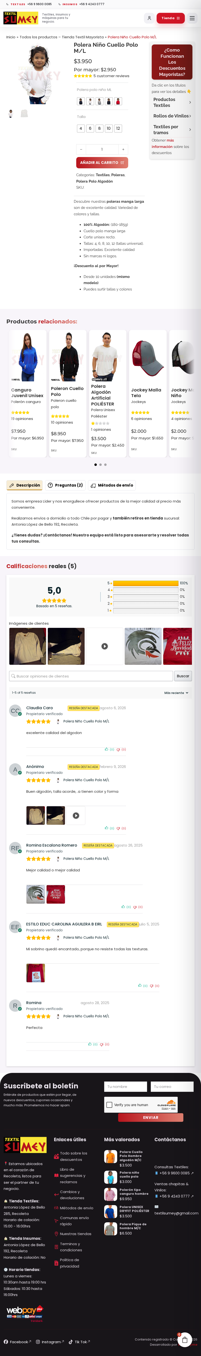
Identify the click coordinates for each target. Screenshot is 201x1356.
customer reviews (111, 76)
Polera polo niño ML (94, 89)
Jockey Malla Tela (146, 393)
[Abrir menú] (192, 18)
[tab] (95, 464)
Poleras (118, 175)
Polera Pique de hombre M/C (133, 1226)
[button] (62, 48)
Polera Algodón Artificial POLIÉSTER (102, 395)
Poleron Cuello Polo (67, 391)
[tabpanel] (100, 521)
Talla (81, 116)
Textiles (103, 175)
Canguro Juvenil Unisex (27, 393)
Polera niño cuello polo (129, 1174)
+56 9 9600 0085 (174, 1173)
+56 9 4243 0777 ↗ (176, 1196)
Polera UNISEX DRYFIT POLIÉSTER (134, 1209)
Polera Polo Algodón (94, 181)
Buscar (183, 675)
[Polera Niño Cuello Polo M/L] (59, 721)
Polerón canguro (26, 401)
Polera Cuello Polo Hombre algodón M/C (131, 1156)
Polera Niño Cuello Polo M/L (86, 721)
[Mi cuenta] (149, 18)
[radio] (81, 101)
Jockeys (138, 401)
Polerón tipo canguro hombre (134, 1192)
